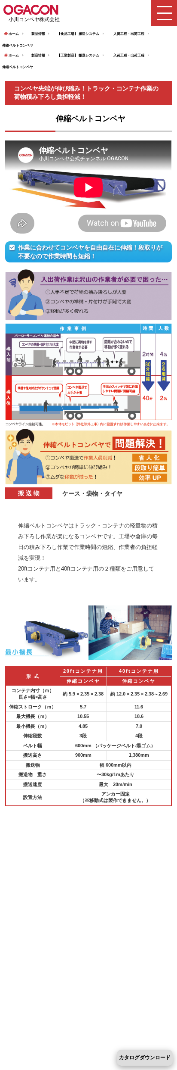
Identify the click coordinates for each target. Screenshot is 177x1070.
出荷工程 (137, 34)
